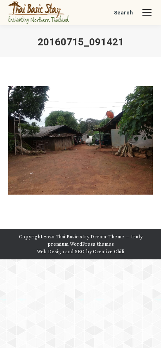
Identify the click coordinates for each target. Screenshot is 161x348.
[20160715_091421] (80, 140)
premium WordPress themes (80, 244)
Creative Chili (108, 251)
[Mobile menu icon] (147, 12)
